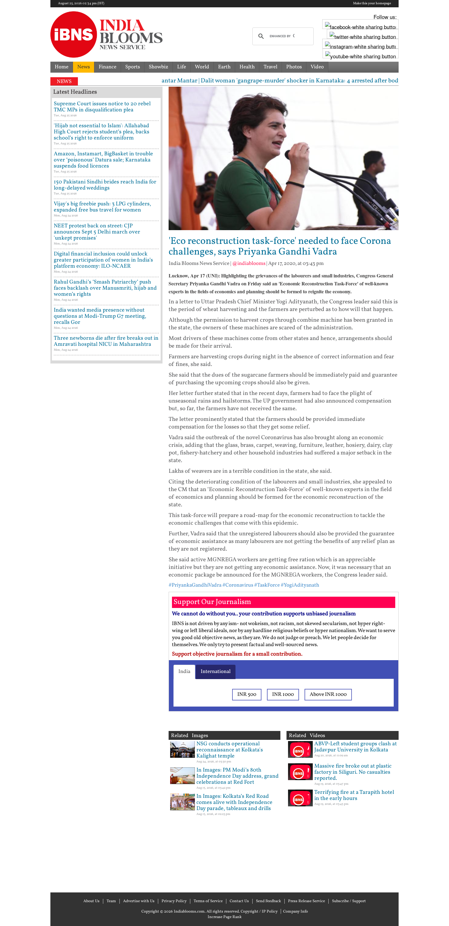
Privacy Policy (174, 901)
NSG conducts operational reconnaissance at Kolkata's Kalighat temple (229, 750)
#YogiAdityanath (300, 585)
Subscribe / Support (349, 901)
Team (111, 901)
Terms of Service (208, 901)
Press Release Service (306, 901)
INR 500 (246, 694)
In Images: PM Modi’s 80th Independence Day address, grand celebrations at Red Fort (237, 776)
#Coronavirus (237, 585)
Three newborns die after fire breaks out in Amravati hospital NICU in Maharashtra (106, 341)
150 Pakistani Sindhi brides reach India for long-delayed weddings (105, 185)
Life (181, 67)
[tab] (184, 672)
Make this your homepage (372, 3)
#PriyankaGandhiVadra (195, 585)
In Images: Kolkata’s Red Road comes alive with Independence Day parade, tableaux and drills (234, 802)
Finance (107, 67)
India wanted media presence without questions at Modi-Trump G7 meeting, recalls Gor (100, 316)
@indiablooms (248, 263)
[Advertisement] (106, 627)
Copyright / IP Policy (259, 911)
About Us (91, 901)
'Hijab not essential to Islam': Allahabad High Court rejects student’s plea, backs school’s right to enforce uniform (101, 132)
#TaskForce (267, 585)
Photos (294, 67)
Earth (224, 67)
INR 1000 (283, 694)
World (202, 67)
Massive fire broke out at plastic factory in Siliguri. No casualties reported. (353, 772)
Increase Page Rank (225, 917)
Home (61, 67)
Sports (132, 67)
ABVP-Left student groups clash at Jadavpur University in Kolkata (355, 747)
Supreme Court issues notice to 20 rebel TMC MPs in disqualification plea (102, 107)
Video (317, 67)
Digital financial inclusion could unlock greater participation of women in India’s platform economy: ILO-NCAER (103, 260)
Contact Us (239, 901)
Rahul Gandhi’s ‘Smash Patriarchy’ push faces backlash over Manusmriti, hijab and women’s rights (105, 288)
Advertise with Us (139, 901)
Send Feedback (268, 901)
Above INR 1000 (328, 694)
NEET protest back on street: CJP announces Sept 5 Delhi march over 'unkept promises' (97, 232)
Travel (270, 67)
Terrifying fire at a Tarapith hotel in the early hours (354, 795)
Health (247, 67)
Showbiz (158, 67)
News (83, 67)
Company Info (295, 911)
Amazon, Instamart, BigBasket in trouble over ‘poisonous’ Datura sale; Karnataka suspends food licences (103, 160)
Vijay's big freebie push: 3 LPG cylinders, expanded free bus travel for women (102, 207)
